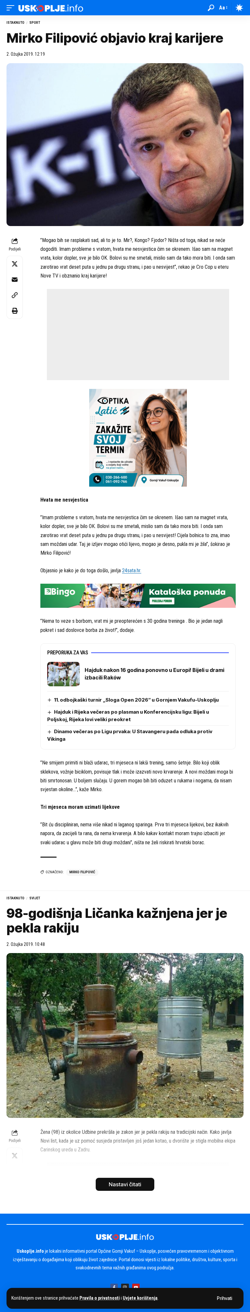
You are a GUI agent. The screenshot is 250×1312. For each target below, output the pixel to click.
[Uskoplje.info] (51, 7)
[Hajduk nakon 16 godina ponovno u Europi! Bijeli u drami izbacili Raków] (63, 674)
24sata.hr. (131, 570)
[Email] (14, 279)
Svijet (34, 898)
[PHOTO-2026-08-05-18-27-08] (138, 437)
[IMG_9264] (138, 595)
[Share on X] (14, 264)
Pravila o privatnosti (99, 1298)
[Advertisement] (138, 334)
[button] (224, 1298)
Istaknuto (15, 23)
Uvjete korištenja (140, 1298)
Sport (34, 23)
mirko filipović (82, 872)
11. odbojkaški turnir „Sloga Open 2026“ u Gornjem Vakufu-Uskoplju (136, 700)
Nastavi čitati (125, 1184)
